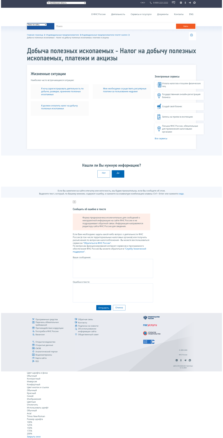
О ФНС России (98, 14)
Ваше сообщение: (82, 257)
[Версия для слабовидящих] (143, 2)
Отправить (103, 307)
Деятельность (118, 14)
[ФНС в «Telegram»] (190, 3)
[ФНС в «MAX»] (194, 3)
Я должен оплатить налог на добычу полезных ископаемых (59, 107)
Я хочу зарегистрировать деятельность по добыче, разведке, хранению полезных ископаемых (62, 91)
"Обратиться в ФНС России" (97, 243)
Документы (162, 14)
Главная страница (35, 35)
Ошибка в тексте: (81, 282)
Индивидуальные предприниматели (62, 35)
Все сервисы (161, 138)
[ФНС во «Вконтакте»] (181, 3)
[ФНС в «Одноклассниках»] (185, 3)
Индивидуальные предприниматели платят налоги (104, 35)
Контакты (179, 14)
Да (118, 172)
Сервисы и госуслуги (141, 14)
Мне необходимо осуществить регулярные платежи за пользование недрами (124, 90)
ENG (191, 14)
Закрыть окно (34, 436)
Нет (104, 172)
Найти (185, 26)
